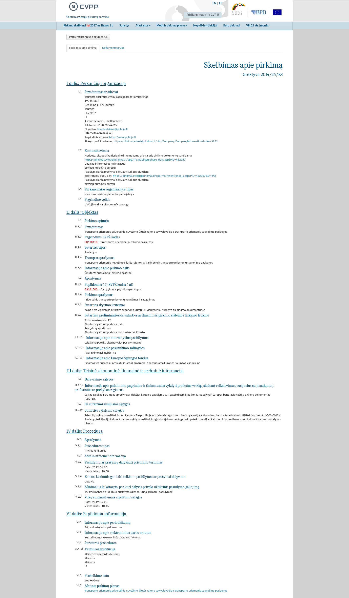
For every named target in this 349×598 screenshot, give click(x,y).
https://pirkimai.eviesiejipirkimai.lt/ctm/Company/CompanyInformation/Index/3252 (166, 141)
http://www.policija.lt (122, 137)
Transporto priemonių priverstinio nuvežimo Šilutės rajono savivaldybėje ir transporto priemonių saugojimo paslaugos (156, 590)
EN (214, 3)
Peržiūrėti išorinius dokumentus (88, 37)
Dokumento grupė (113, 47)
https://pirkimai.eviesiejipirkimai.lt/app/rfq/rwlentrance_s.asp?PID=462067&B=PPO (164, 176)
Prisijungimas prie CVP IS (202, 15)
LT (220, 3)
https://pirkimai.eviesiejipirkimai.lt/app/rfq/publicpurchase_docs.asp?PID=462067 (135, 159)
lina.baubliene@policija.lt (112, 129)
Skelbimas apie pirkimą (83, 47)
